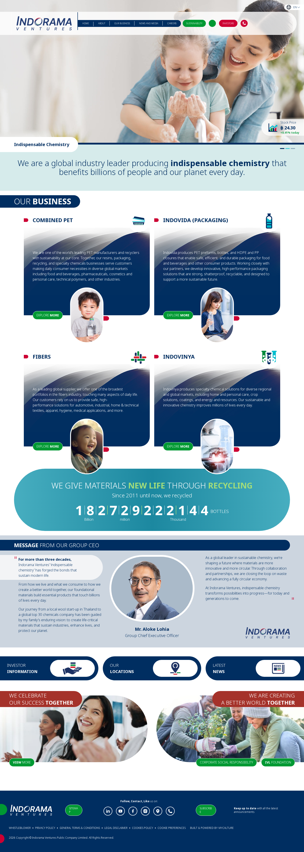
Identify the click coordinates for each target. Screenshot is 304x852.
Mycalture (226, 828)
